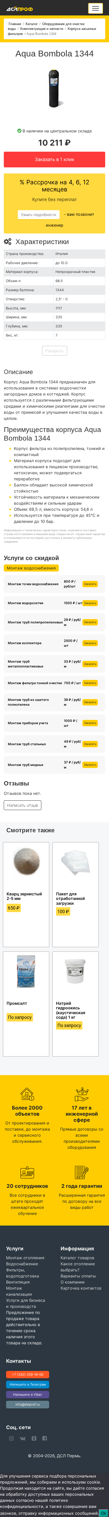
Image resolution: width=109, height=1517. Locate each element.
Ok (103, 1513)
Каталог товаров (77, 1257)
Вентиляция (18, 1282)
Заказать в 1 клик (54, 159)
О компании (73, 1282)
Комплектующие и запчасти (41, 29)
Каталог (32, 24)
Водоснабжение (22, 1263)
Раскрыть (54, 350)
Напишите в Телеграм (28, 1384)
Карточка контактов (81, 1288)
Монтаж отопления (25, 1257)
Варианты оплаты (78, 1275)
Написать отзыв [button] (22, 805)
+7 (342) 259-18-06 (27, 1374)
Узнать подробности (38, 214)
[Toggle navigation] (95, 8)
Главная (15, 24)
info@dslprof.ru (27, 1404)
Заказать (90, 584)
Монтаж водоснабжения (31, 567)
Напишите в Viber (27, 1394)
